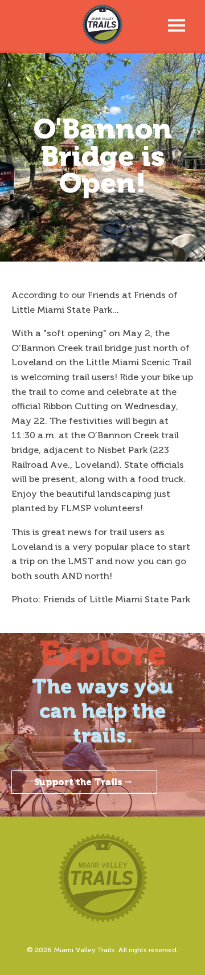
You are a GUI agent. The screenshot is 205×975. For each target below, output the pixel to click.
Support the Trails (78, 782)
